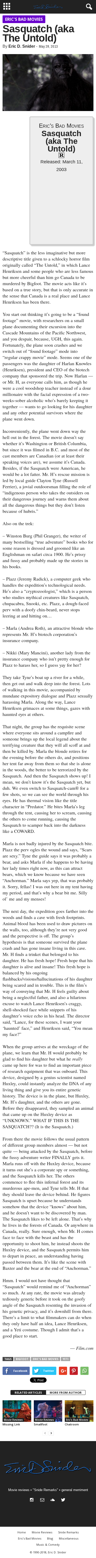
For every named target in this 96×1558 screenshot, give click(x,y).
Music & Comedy (48, 1544)
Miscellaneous (68, 1538)
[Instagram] (33, 1500)
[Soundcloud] (54, 1500)
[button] (88, 7)
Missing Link (11, 1424)
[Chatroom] (79, 1411)
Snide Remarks (68, 1532)
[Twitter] (64, 1500)
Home (21, 1532)
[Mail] (43, 1500)
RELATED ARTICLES (28, 1392)
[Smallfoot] (48, 1411)
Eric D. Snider (21, 46)
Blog (50, 1538)
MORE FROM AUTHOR (66, 1392)
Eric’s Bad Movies (29, 1538)
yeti (65, 1359)
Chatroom (72, 1424)
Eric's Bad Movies (24, 19)
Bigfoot (22, 1359)
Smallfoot (40, 1424)
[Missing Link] (17, 1411)
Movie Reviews (13, 1420)
